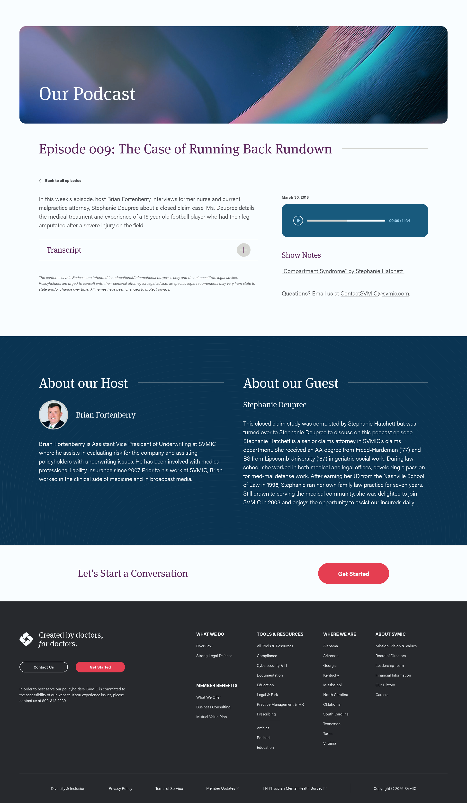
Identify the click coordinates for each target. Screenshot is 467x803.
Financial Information (393, 675)
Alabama (330, 646)
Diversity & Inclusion (68, 788)
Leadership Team (390, 665)
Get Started (353, 573)
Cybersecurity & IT (272, 665)
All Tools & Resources (275, 646)
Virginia (329, 743)
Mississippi (332, 684)
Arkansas (330, 655)
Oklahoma (332, 704)
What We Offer (208, 697)
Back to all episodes (63, 180)
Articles (263, 728)
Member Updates (220, 788)
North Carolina (335, 694)
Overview (204, 646)
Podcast (263, 737)
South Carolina (336, 714)
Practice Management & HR (280, 704)
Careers (382, 694)
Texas (327, 733)
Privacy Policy (120, 788)
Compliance (267, 655)
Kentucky (331, 675)
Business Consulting (213, 707)
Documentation (270, 675)
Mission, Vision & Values (396, 646)
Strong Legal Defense (214, 655)
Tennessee (332, 723)
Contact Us (44, 667)
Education (265, 684)
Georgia (330, 665)
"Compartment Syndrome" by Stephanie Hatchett (343, 271)
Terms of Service (169, 788)
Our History (385, 684)
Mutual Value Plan (211, 716)
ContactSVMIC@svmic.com (375, 293)
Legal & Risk (267, 694)
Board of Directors (391, 655)
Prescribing (266, 714)
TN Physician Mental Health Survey (292, 788)
